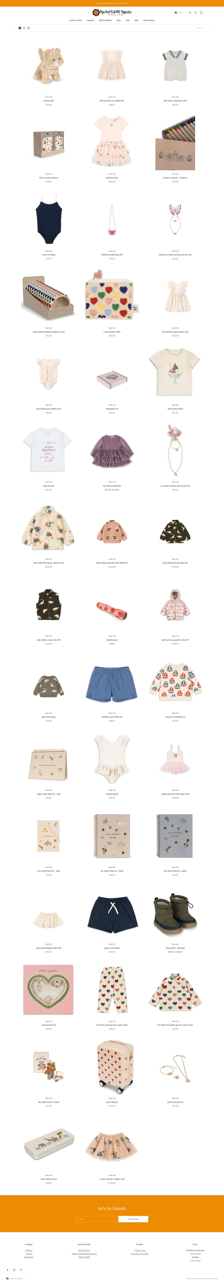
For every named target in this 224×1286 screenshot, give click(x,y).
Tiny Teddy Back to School (48, 1102)
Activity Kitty (49, 101)
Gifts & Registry (105, 20)
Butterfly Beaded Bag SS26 (112, 255)
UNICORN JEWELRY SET (175, 1102)
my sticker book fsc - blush (112, 871)
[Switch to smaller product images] (24, 28)
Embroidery (29, 1257)
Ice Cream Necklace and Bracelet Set (175, 486)
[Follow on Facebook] (7, 1270)
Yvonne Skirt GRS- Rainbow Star (112, 1179)
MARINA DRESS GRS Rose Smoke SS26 (175, 794)
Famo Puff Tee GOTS (175, 409)
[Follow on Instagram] (14, 1270)
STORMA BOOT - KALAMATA (175, 948)
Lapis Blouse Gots (49, 717)
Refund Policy (84, 1250)
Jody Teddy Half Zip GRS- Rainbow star (49, 563)
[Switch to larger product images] (20, 28)
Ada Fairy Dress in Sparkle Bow (112, 101)
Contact (29, 1254)
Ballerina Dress (112, 178)
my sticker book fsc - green (175, 871)
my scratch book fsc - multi (48, 871)
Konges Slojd (48, 97)
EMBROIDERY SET (112, 409)
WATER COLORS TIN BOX (48, 1179)
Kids (128, 20)
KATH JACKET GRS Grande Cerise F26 (175, 640)
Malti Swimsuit (112, 794)
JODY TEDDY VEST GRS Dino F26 (48, 640)
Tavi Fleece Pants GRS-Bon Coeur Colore (112, 1025)
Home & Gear (149, 20)
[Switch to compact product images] (28, 28)
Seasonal (90, 20)
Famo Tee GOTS (48, 486)
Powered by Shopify (211, 1278)
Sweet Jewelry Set (49, 1025)
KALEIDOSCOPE (112, 640)
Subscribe (133, 1219)
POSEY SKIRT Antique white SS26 (48, 948)
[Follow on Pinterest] (21, 1270)
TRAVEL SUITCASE (112, 1102)
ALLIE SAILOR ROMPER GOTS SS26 (175, 101)
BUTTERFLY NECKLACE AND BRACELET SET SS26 (175, 255)
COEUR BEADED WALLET (112, 332)
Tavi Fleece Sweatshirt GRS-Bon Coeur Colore (175, 1025)
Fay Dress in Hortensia (112, 486)
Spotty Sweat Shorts (112, 948)
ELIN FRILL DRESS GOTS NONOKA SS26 (175, 332)
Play (136, 20)
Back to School (76, 20)
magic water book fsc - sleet (48, 794)
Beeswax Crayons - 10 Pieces (175, 178)
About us (29, 1250)
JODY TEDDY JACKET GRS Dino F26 (175, 563)
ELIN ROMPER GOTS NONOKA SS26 (48, 409)
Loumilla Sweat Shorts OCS (112, 717)
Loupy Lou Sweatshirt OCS (175, 717)
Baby (119, 20)
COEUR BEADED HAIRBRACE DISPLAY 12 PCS (49, 332)
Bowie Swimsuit (48, 255)
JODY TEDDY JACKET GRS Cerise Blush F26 (112, 563)
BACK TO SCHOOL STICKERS (48, 178)
